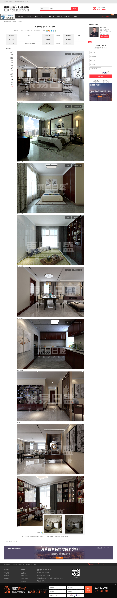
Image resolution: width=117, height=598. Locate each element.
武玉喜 (58, 43)
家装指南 (67, 16)
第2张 (12, 63)
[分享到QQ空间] (47, 30)
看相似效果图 (77, 54)
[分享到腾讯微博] (51, 30)
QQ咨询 (102, 564)
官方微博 (7, 573)
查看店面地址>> (41, 581)
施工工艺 (43, 16)
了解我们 (74, 16)
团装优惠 (23, 581)
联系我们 (7, 575)
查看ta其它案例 (104, 37)
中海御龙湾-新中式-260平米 (36, 536)
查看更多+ (74, 524)
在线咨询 (92, 564)
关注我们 (6, 569)
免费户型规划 (24, 578)
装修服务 (23, 569)
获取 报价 (88, 590)
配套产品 (51, 16)
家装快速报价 (105, 16)
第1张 (12, 55)
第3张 (12, 65)
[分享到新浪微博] (49, 30)
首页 (10, 21)
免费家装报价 (24, 575)
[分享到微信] (55, 30)
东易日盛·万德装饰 (29, 43)
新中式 (30, 35)
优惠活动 (20, 16)
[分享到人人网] (53, 30)
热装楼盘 (28, 16)
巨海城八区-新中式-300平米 (61, 536)
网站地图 (7, 578)
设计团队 (35, 16)
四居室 (58, 35)
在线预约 (23, 573)
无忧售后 (59, 16)
